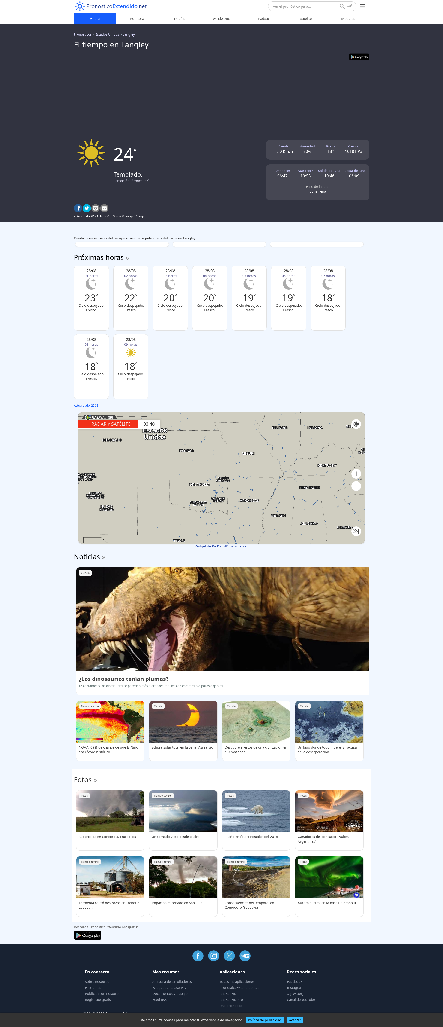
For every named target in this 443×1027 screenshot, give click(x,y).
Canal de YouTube (301, 999)
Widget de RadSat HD (169, 987)
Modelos (348, 18)
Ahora (95, 18)
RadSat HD (228, 993)
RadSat (263, 18)
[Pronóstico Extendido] (111, 6)
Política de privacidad (264, 1020)
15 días (179, 18)
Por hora (137, 18)
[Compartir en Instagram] (95, 208)
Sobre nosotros (97, 981)
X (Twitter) (295, 993)
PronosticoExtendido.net (239, 987)
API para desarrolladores (172, 981)
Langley (129, 34)
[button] (356, 474)
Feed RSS (159, 999)
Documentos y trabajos (170, 993)
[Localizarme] (350, 7)
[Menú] (362, 6)
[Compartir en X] (87, 208)
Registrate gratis (98, 999)
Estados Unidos (107, 34)
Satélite (306, 18)
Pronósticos (83, 34)
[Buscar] (343, 7)
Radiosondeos (231, 1005)
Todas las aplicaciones (237, 981)
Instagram (295, 987)
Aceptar (295, 1020)
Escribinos (93, 987)
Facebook (294, 981)
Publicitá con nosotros (102, 993)
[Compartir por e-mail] (104, 208)
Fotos (83, 779)
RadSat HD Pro (231, 999)
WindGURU (221, 18)
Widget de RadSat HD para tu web (221, 546)
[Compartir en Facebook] (78, 208)
